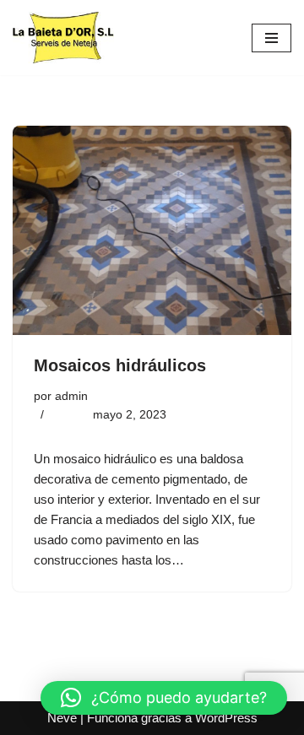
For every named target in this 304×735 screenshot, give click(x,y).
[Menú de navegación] (271, 38)
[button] (164, 698)
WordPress (226, 718)
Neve (62, 718)
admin (71, 396)
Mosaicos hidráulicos (120, 365)
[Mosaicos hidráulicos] (152, 230)
